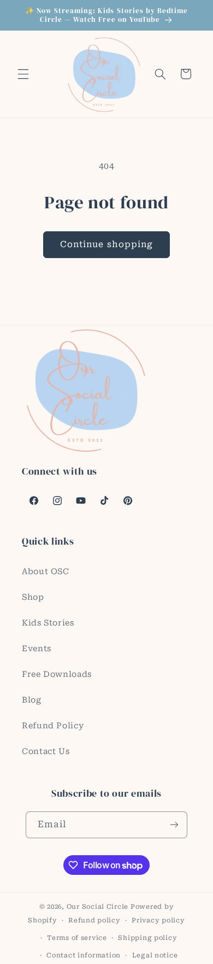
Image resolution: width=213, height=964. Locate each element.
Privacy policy (158, 920)
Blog (32, 700)
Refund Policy (53, 726)
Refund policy (94, 920)
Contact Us (45, 751)
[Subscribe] (173, 824)
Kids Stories (48, 623)
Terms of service (77, 938)
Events (36, 648)
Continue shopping (106, 244)
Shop (33, 597)
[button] (23, 73)
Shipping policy (147, 938)
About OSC (45, 571)
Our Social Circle (98, 906)
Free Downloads (57, 674)
